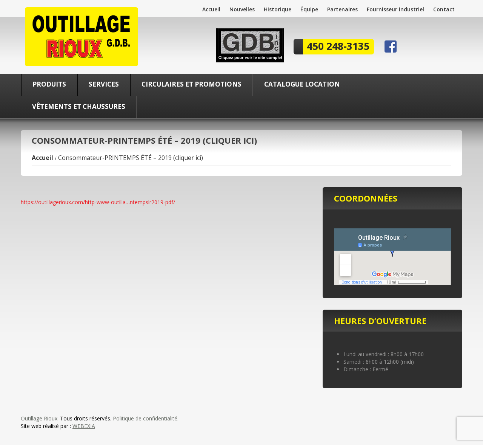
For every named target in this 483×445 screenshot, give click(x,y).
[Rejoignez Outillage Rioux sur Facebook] (391, 46)
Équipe (309, 9)
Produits (49, 84)
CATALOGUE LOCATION (302, 84)
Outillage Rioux (39, 418)
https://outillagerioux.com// (98, 202)
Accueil (211, 9)
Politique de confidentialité (145, 418)
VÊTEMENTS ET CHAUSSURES (78, 106)
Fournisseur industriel (395, 9)
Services (104, 84)
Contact (444, 9)
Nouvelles (242, 9)
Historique (277, 9)
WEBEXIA (83, 425)
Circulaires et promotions (192, 84)
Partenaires (342, 9)
